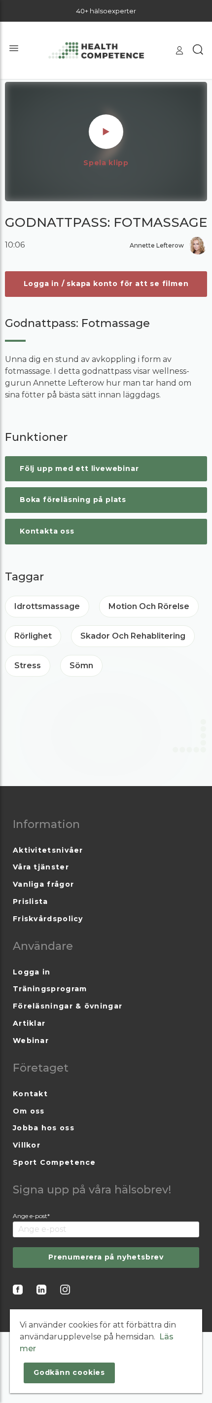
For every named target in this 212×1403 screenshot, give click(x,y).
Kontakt (30, 1093)
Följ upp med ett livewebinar (79, 468)
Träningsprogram (50, 988)
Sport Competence (54, 1162)
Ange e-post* (31, 1216)
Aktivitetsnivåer (48, 850)
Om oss (29, 1111)
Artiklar (29, 1023)
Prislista (30, 901)
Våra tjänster (41, 867)
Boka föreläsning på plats (73, 499)
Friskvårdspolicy (48, 918)
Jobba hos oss (43, 1127)
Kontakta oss (47, 531)
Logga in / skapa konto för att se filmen (106, 283)
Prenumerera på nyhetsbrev (106, 1257)
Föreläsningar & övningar (67, 1006)
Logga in (31, 972)
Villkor (26, 1145)
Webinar (31, 1040)
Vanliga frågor (43, 884)
